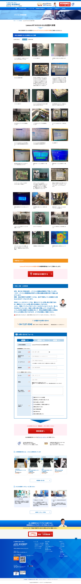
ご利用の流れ (62, 543)
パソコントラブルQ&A (48, 551)
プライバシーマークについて (53, 579)
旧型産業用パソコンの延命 (39, 544)
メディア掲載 (62, 554)
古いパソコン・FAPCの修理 (39, 543)
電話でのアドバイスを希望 (39, 397)
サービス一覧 (36, 541)
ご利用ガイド (61, 541)
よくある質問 (62, 546)
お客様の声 (47, 544)
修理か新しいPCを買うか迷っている (41, 399)
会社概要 (61, 551)
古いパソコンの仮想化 (38, 546)
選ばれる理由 (47, 541)
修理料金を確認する (40, 274)
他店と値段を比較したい (39, 413)
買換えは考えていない (38, 406)
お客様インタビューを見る (40, 512)
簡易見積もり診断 (48, 549)
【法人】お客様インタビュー (49, 546)
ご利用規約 (25, 579)
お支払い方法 (62, 544)
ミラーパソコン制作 (38, 548)
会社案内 (60, 548)
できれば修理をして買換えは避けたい (42, 404)
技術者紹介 (62, 552)
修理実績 (46, 543)
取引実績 (46, 548)
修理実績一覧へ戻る (40, 480)
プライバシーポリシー (42, 437)
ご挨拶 (61, 549)
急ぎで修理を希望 (37, 409)
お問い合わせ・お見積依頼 (63, 556)
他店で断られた (37, 411)
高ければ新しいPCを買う (39, 402)
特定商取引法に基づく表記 (33, 579)
